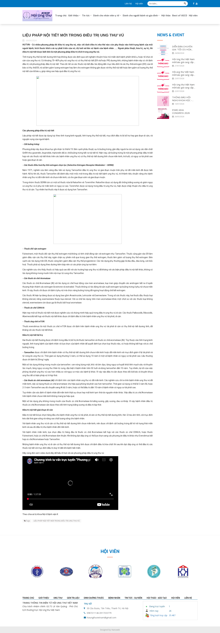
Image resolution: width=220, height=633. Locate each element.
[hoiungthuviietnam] (37, 15)
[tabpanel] (37, 571)
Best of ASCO (179, 15)
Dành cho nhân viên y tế (106, 15)
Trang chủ (60, 15)
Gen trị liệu (73, 598)
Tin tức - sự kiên (133, 598)
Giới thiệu (73, 15)
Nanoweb (116, 630)
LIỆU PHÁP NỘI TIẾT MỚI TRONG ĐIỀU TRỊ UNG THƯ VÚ (57, 520)
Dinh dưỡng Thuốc (94, 598)
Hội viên (139, 3)
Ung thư (57, 598)
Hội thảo (165, 15)
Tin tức (86, 15)
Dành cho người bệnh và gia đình (140, 15)
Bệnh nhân (114, 598)
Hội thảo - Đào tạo (157, 598)
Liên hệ (128, 3)
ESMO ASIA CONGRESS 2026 (181, 111)
